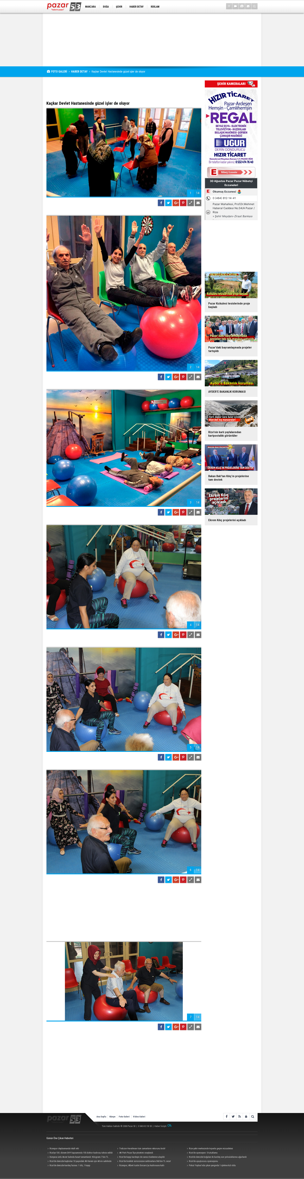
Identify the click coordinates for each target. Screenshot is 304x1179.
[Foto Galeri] (242, 6)
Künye (112, 1116)
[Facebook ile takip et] (226, 1116)
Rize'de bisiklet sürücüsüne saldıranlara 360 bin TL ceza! (145, 1161)
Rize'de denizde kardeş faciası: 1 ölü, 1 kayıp (70, 1165)
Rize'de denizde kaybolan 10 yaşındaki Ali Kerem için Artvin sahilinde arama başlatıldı (78, 1161)
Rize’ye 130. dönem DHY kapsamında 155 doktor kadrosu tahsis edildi (81, 1152)
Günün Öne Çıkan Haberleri (59, 1138)
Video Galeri (139, 1116)
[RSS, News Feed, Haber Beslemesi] (239, 1116)
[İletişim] (248, 6)
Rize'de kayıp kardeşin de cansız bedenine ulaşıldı (142, 1157)
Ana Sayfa (101, 1116)
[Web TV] (235, 6)
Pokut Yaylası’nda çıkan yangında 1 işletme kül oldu (212, 1165)
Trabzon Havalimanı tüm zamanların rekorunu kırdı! (142, 1148)
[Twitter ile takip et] (233, 1116)
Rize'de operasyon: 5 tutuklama (203, 1152)
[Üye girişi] (246, 1116)
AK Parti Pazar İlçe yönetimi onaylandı (136, 1152)
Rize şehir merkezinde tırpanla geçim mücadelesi (211, 1148)
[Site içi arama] (254, 6)
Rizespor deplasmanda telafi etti (64, 1148)
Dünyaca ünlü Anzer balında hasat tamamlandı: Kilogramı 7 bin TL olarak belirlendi (77, 1157)
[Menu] (229, 6)
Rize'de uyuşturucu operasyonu (203, 1161)
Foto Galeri (124, 1116)
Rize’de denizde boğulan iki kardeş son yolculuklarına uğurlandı (218, 1157)
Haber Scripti (160, 1126)
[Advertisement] (152, 39)
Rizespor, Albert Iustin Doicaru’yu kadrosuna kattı (141, 1165)
